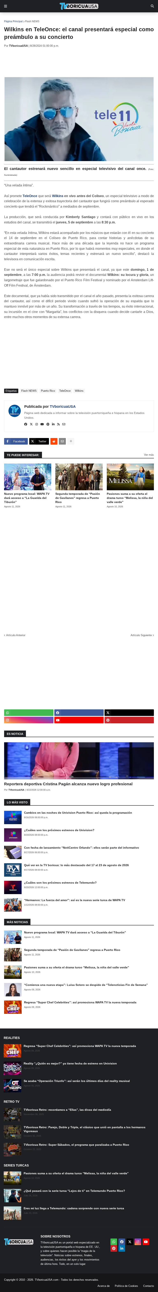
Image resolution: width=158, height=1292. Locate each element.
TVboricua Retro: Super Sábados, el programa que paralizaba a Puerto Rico (76, 1144)
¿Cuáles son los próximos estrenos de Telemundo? (60, 882)
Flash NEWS (32, 21)
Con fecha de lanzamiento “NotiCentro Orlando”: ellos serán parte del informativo (81, 847)
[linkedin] (53, 424)
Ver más (149, 454)
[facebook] (25, 424)
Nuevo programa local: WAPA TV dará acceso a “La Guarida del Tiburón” (26, 497)
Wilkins (57, 196)
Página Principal (13, 21)
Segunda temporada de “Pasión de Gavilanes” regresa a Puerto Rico (77, 497)
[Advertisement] (79, 62)
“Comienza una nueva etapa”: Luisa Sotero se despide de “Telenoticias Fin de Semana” (86, 984)
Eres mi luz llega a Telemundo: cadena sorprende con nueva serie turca (74, 1208)
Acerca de (104, 1285)
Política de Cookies (126, 1285)
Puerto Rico (48, 390)
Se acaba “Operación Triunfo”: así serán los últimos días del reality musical (77, 1081)
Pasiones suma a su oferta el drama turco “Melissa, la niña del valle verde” (130, 497)
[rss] (58, 424)
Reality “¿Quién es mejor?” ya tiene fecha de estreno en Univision (70, 1063)
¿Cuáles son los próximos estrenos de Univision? (59, 830)
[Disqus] (79, 569)
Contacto (148, 1285)
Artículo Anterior (15, 635)
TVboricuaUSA (63, 406)
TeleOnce (30, 196)
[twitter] (31, 424)
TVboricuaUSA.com (46, 1279)
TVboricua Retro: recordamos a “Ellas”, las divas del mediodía (67, 1109)
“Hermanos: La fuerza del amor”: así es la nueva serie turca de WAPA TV (74, 900)
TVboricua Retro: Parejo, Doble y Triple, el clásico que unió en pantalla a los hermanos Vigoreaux (84, 1129)
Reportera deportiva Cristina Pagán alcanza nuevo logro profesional (68, 784)
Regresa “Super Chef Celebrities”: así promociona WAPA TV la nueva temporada (80, 1002)
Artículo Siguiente (141, 635)
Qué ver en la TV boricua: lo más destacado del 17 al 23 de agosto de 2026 (76, 865)
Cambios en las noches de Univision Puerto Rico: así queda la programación (78, 812)
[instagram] (36, 424)
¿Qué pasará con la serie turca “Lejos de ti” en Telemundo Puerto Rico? (74, 1190)
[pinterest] (47, 424)
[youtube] (42, 424)
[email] (63, 424)
